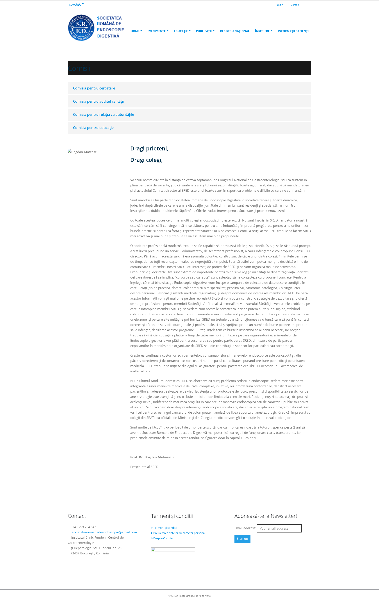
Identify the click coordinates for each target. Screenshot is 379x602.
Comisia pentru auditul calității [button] (98, 101)
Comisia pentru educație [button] (93, 127)
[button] (307, 5)
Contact (295, 4)
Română (75, 4)
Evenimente (157, 31)
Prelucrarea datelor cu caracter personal (179, 533)
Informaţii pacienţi (293, 31)
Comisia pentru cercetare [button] (94, 88)
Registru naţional (235, 31)
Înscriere (262, 31)
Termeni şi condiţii (165, 528)
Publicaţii (204, 31)
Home (135, 31)
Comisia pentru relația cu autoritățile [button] (103, 114)
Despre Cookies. (163, 538)
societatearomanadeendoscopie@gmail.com (104, 532)
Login (280, 4)
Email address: (245, 528)
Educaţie (181, 31)
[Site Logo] (96, 27)
